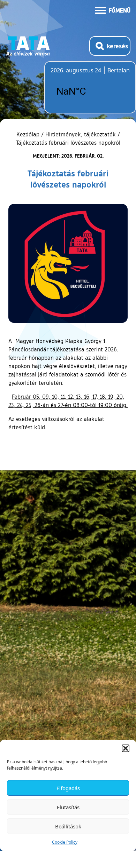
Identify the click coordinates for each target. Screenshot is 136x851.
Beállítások (68, 826)
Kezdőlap (28, 134)
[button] (125, 748)
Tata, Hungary (90, 91)
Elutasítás (68, 807)
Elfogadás (68, 788)
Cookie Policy (64, 842)
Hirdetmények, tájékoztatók (80, 134)
